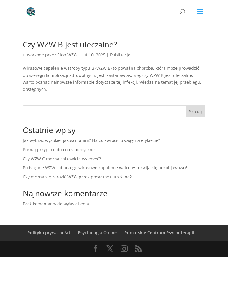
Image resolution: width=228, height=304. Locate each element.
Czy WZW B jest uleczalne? (70, 44)
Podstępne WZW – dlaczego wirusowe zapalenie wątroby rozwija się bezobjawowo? (105, 167)
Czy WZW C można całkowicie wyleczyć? (62, 159)
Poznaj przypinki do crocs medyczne (59, 149)
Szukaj (195, 111)
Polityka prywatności (48, 232)
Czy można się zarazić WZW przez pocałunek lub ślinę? (77, 177)
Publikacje (120, 55)
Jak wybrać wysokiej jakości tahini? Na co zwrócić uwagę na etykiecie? (91, 140)
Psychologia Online (97, 232)
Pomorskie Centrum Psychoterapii (159, 232)
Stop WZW (67, 55)
